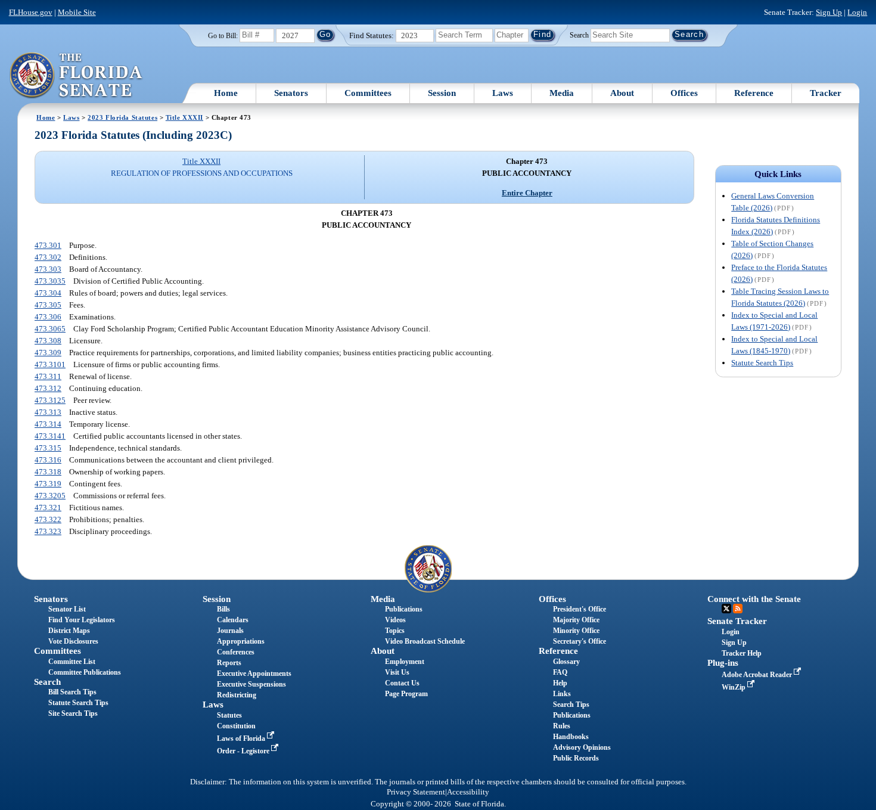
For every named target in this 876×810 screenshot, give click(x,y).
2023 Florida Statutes (122, 117)
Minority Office (576, 630)
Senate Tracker (737, 621)
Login (857, 12)
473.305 (48, 304)
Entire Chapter (527, 192)
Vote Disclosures (73, 641)
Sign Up (829, 12)
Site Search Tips (73, 713)
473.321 (48, 507)
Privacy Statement (416, 792)
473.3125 (50, 400)
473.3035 (50, 281)
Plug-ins (722, 663)
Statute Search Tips (762, 362)
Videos (395, 620)
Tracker (825, 93)
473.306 (48, 316)
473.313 (48, 412)
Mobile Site (77, 12)
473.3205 (50, 495)
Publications (404, 609)
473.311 (48, 376)
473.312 (48, 388)
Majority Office (576, 620)
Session (442, 93)
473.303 (48, 269)
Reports (229, 663)
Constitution (236, 726)
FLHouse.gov (30, 12)
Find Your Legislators (81, 620)
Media (561, 93)
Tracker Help (742, 653)
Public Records (576, 758)
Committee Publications (84, 672)
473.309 (48, 352)
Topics (395, 630)
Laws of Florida (242, 738)
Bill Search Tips (72, 692)
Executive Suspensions (251, 684)
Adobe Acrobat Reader (758, 675)
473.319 (48, 483)
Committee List (71, 661)
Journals (230, 630)
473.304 (48, 292)
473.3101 (50, 364)
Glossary (566, 661)
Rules (561, 726)
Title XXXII (184, 117)
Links (562, 694)
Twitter (726, 608)
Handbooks (571, 737)
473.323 (48, 531)
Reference (754, 93)
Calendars (232, 620)
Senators (291, 93)
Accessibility (468, 792)
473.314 (48, 424)
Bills (223, 609)
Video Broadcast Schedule (425, 641)
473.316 (48, 459)
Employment (404, 661)
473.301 (48, 245)
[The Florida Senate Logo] (77, 75)
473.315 (48, 447)
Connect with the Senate (754, 599)
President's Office (579, 609)
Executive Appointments (254, 673)
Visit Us (397, 672)
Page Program (406, 694)
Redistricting (236, 695)
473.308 (48, 340)
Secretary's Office (579, 641)
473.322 (48, 519)
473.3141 (50, 436)
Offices (684, 93)
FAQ (560, 672)
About (622, 93)
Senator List (67, 609)
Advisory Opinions (582, 747)
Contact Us (402, 683)
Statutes (229, 715)
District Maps (69, 630)
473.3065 (50, 328)
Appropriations (241, 641)
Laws (502, 93)
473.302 (48, 257)
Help (560, 683)
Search (579, 34)
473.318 (48, 471)
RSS (738, 608)
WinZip (734, 687)
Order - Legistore (244, 751)
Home (226, 93)
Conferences (235, 652)
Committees (368, 93)
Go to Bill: (223, 35)
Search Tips (571, 704)
